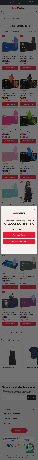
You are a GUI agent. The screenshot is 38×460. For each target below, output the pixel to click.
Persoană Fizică (19, 235)
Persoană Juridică (19, 241)
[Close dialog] (35, 209)
